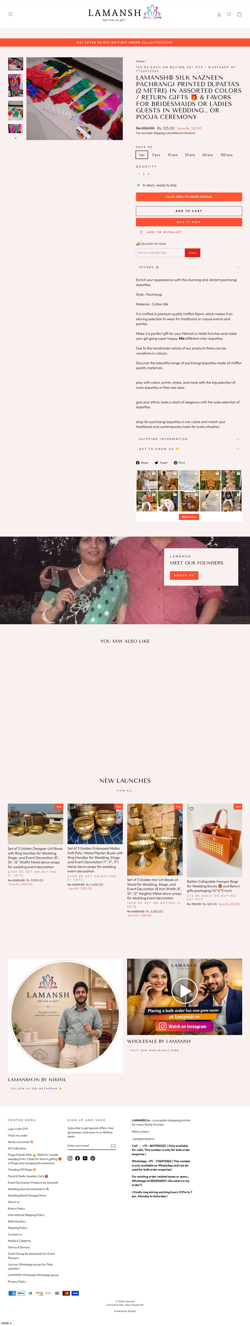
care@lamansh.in (143, 1139)
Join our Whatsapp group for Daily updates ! (30, 1266)
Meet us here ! (140, 1131)
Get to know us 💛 (159, 449)
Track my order (18, 1135)
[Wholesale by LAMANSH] (184, 997)
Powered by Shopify (125, 1311)
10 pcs (173, 155)
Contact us (15, 1234)
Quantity (146, 166)
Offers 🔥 (149, 267)
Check (192, 253)
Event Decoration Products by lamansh (33, 1182)
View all (125, 790)
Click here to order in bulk (189, 196)
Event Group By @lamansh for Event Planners (31, 1256)
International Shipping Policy (26, 1215)
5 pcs (156, 155)
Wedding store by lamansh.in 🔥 (28, 1189)
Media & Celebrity (19, 1241)
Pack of (144, 147)
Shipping (159, 133)
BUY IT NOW (189, 222)
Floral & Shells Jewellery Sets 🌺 (28, 1176)
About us (13, 1202)
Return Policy (16, 1208)
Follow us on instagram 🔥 (36, 1088)
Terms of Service (18, 1247)
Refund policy (17, 1221)
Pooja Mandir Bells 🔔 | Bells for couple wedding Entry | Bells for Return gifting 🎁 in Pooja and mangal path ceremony (35, 1159)
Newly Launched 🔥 (21, 1142)
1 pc (142, 155)
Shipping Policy (17, 1228)
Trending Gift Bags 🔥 (22, 1169)
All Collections (17, 1148)
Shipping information (163, 439)
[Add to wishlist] (13, 658)
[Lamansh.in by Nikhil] (65, 1016)
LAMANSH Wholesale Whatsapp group (33, 1275)
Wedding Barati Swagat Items (27, 1195)
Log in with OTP (18, 1129)
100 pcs (227, 155)
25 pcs (190, 155)
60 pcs (208, 155)
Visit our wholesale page (154, 1050)
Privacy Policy (17, 1281)
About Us (184, 575)
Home (140, 61)
